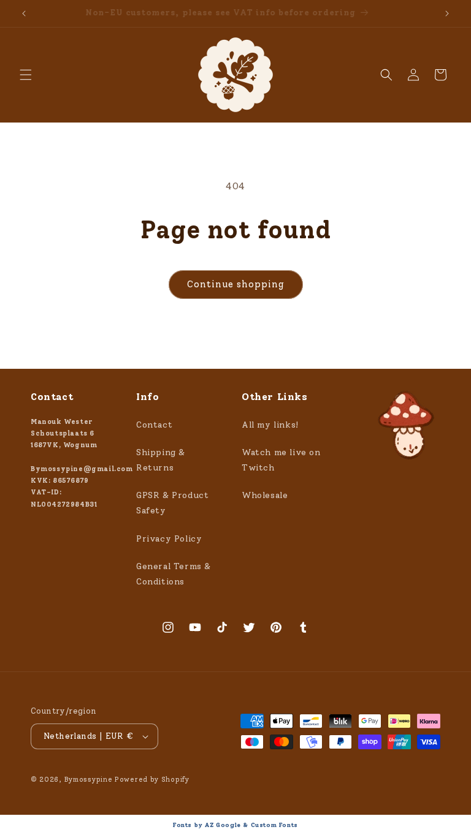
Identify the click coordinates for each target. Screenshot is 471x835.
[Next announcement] (447, 13)
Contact (154, 425)
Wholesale (265, 495)
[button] (25, 74)
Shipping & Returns (160, 460)
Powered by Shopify (152, 780)
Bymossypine (88, 780)
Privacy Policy (169, 539)
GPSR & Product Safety (172, 503)
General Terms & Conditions (173, 574)
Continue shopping (236, 284)
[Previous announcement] (23, 13)
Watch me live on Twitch (281, 460)
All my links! (270, 425)
